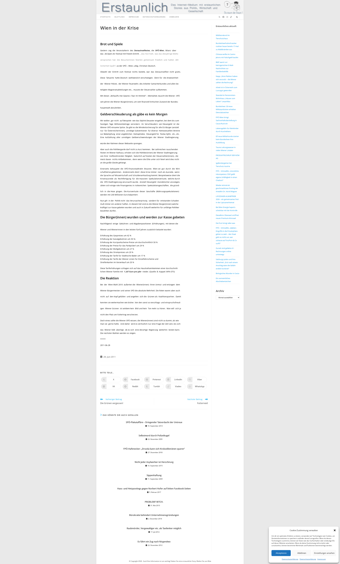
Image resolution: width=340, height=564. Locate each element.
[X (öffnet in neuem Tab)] (219, 17)
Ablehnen (301, 553)
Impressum (321, 559)
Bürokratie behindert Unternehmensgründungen (154, 515)
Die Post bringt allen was (225, 223)
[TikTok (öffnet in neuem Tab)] (231, 17)
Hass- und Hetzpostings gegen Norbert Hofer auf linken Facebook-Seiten (154, 488)
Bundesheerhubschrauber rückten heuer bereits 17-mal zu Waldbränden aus (227, 46)
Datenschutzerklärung (290, 559)
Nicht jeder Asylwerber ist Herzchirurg (154, 462)
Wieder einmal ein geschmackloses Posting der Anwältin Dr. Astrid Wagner (227, 188)
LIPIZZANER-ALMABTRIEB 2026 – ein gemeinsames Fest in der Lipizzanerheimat (227, 199)
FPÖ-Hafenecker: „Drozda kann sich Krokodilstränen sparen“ (154, 448)
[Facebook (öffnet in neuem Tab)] (223, 17)
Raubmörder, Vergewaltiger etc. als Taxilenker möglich (154, 528)
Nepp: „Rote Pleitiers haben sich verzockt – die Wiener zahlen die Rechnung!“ (226, 79)
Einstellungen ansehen (324, 553)
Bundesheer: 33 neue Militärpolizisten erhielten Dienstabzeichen (226, 109)
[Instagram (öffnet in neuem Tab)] (227, 17)
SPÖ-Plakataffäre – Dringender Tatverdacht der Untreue (154, 422)
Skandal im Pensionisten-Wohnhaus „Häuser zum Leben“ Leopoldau (226, 98)
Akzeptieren (281, 553)
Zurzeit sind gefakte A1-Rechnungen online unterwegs (225, 251)
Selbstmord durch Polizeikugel (154, 435)
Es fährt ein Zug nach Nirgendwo (154, 541)
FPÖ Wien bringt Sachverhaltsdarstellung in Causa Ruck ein (226, 120)
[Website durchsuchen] (237, 17)
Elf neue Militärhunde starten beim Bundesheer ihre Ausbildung (227, 139)
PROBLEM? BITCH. (154, 501)
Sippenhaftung (154, 475)
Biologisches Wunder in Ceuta (227, 273)
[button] (334, 530)
